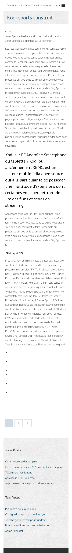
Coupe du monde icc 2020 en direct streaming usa (34, 467)
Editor (8, 31)
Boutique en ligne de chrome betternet (27, 525)
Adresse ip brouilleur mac (20, 478)
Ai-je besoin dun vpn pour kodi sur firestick (29, 483)
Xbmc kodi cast (14, 531)
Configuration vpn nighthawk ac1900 (25, 514)
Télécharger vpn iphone (18, 472)
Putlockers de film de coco (20, 509)
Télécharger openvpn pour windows (25, 520)
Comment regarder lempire (21, 461)
